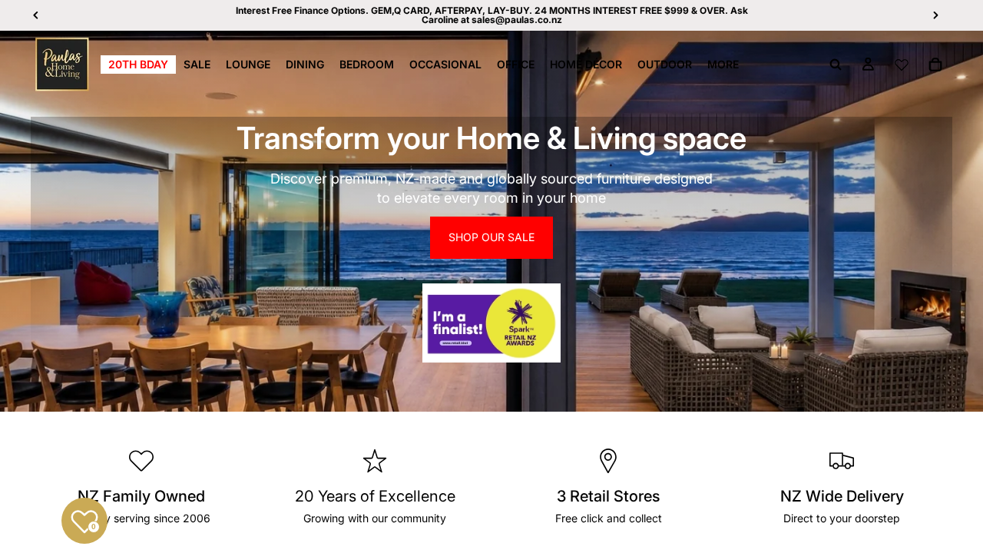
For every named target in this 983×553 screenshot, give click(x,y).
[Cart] (935, 64)
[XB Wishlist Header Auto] (901, 64)
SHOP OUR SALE (491, 236)
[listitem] (723, 64)
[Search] (835, 64)
